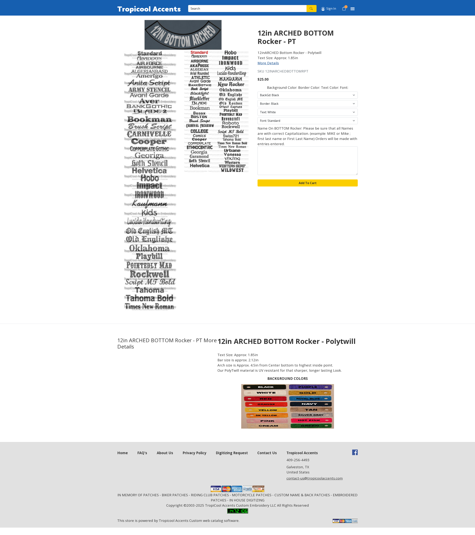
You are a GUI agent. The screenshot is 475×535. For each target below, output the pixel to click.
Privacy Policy (194, 452)
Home (122, 452)
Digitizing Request (232, 452)
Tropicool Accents (149, 8)
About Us (165, 452)
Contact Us (267, 452)
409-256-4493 (297, 460)
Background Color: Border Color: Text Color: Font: (307, 87)
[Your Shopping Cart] (344, 8)
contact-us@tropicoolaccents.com (314, 478)
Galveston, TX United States (297, 469)
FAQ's (142, 452)
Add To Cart (308, 183)
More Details (268, 63)
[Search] (312, 8)
